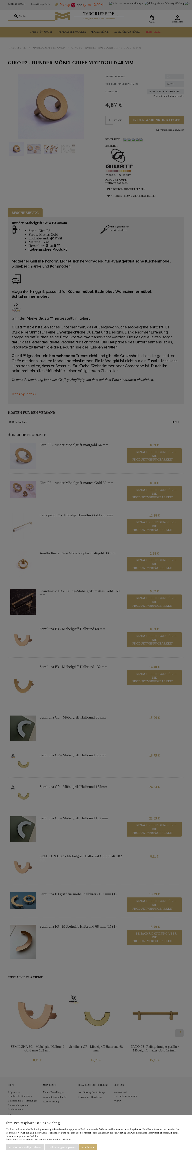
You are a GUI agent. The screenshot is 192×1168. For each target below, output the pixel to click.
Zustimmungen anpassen (61, 1147)
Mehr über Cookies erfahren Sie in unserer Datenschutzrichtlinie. (39, 1139)
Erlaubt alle (88, 1147)
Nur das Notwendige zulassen (25, 1147)
